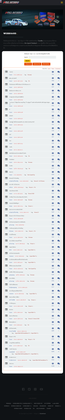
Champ (49, 408)
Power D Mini (18, 408)
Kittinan (11, 231)
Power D (36, 181)
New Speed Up (31, 175)
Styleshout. (43, 413)
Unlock (35, 406)
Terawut (11, 256)
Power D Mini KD (16, 406)
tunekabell (12, 352)
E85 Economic (41, 408)
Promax (30, 74)
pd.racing (11, 225)
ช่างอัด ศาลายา (12, 360)
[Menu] (61, 2)
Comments (58, 68)
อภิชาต (11, 187)
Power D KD (31, 193)
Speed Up (50, 406)
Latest (49, 68)
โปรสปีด (40, 41)
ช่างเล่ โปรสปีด (12, 331)
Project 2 (31, 187)
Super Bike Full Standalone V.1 (22, 333)
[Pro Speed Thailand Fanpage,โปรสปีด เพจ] (23, 389)
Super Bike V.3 (31, 250)
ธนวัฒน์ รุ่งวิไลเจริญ (13, 181)
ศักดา (10, 250)
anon (10, 345)
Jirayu (10, 206)
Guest (10, 74)
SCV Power (41, 181)
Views (52, 68)
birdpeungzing (13, 287)
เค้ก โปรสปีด (12, 300)
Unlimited (43, 406)
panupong (11, 275)
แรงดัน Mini (55, 403)
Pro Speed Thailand (31, 43)
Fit (29, 81)
